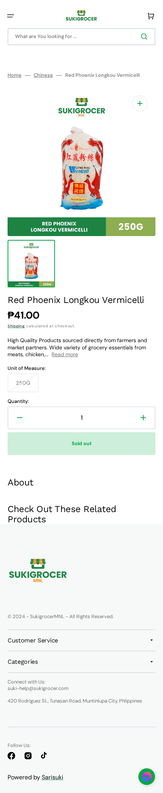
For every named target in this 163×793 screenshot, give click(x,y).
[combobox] (81, 36)
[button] (10, 16)
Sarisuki (52, 777)
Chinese (43, 75)
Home (15, 75)
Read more (65, 354)
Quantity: (18, 401)
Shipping (16, 326)
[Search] (145, 36)
